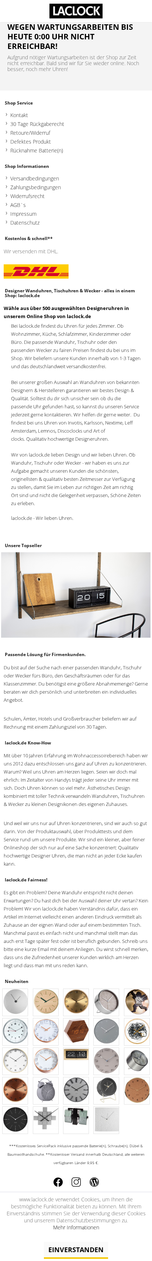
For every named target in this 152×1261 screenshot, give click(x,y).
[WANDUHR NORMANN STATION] (15, 1120)
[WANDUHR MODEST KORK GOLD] (137, 1091)
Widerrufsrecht (27, 196)
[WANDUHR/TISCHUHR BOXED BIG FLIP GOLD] (76, 1061)
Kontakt (19, 115)
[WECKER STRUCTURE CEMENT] (137, 1061)
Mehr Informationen (76, 1227)
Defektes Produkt (30, 141)
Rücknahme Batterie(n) (36, 150)
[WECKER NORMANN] (107, 1003)
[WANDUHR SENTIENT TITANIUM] (76, 1091)
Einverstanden (76, 1249)
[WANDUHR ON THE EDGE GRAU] (107, 1061)
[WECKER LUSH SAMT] (107, 1091)
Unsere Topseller (23, 545)
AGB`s (18, 204)
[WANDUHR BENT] (76, 1003)
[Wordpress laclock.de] (94, 1182)
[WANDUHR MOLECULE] (107, 1032)
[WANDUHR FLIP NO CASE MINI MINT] (76, 1120)
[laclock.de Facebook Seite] (58, 1182)
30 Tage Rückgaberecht (37, 123)
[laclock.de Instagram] (76, 1182)
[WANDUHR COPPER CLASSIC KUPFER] (46, 1032)
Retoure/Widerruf (30, 132)
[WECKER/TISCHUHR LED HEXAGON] (76, 1032)
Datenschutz (24, 222)
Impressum (23, 213)
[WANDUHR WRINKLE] (107, 1120)
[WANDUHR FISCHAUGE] (15, 1032)
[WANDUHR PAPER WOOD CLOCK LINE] (46, 1003)
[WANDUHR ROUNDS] (15, 1003)
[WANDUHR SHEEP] (137, 1032)
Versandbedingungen (34, 178)
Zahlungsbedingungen (35, 187)
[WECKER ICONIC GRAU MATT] (46, 1091)
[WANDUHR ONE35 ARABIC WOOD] (15, 1061)
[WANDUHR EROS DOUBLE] (137, 1003)
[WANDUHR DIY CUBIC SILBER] (46, 1120)
